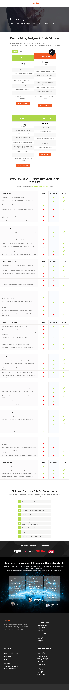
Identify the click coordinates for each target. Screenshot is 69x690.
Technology (40, 637)
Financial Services (41, 641)
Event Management (42, 652)
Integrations (40, 630)
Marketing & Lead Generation (11, 653)
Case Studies (40, 669)
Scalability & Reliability (42, 659)
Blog (38, 668)
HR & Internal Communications (11, 666)
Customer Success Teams (10, 668)
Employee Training (8, 652)
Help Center (40, 671)
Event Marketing (41, 653)
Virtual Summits (7, 656)
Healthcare (40, 640)
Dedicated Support (42, 655)
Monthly (15, 51)
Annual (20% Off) (22, 51)
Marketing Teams (8, 665)
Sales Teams (7, 663)
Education (39, 638)
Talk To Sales (40, 661)
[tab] (15, 51)
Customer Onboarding (9, 655)
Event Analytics (41, 627)
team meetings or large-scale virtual (39, 186)
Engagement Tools (42, 625)
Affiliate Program (41, 673)
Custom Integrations (42, 656)
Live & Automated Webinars (44, 622)
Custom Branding (41, 628)
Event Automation (41, 624)
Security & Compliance (42, 658)
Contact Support (41, 674)
